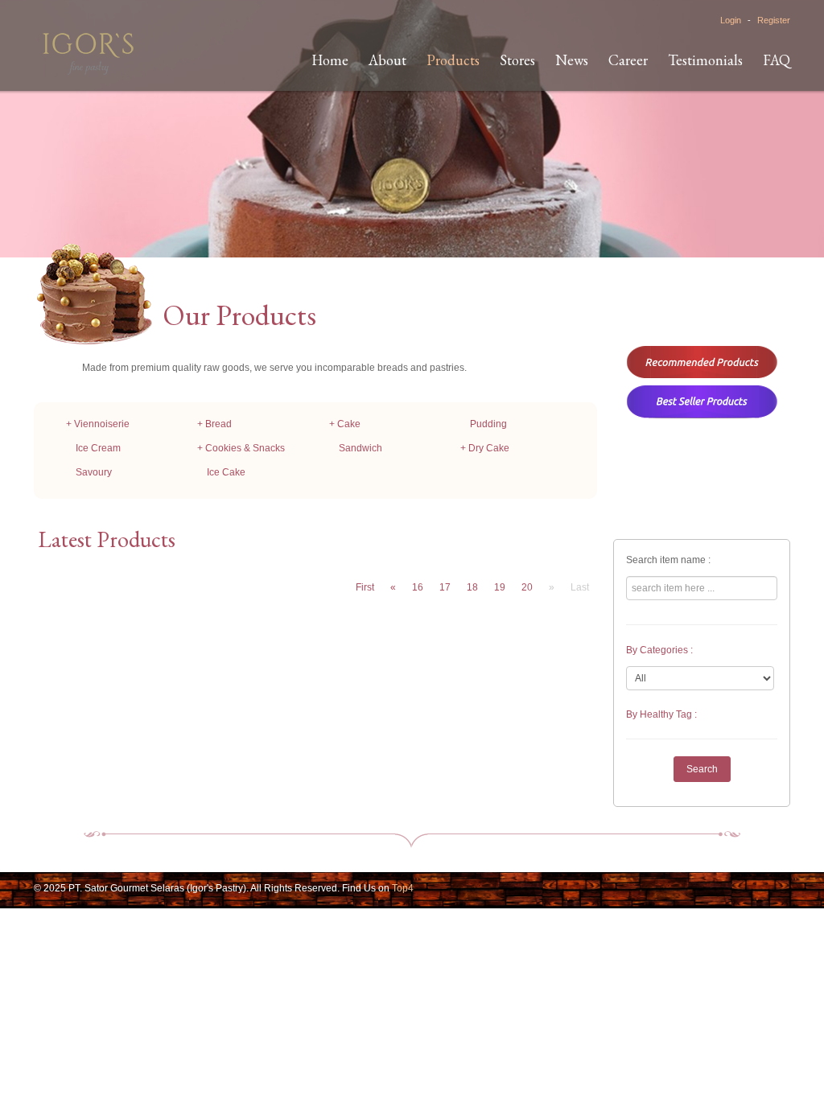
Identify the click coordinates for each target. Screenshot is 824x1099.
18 (472, 587)
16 (417, 587)
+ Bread (214, 424)
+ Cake (344, 424)
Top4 (403, 888)
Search (702, 769)
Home (329, 60)
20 (527, 587)
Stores (517, 60)
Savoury (94, 472)
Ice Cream (98, 448)
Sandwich (360, 448)
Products (453, 60)
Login (730, 20)
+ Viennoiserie (98, 424)
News (571, 60)
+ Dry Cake (484, 448)
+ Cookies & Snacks (241, 448)
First (365, 587)
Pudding (488, 424)
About (387, 60)
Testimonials (705, 60)
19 (499, 587)
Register (773, 20)
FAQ (776, 60)
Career (628, 60)
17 (445, 587)
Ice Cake (226, 472)
